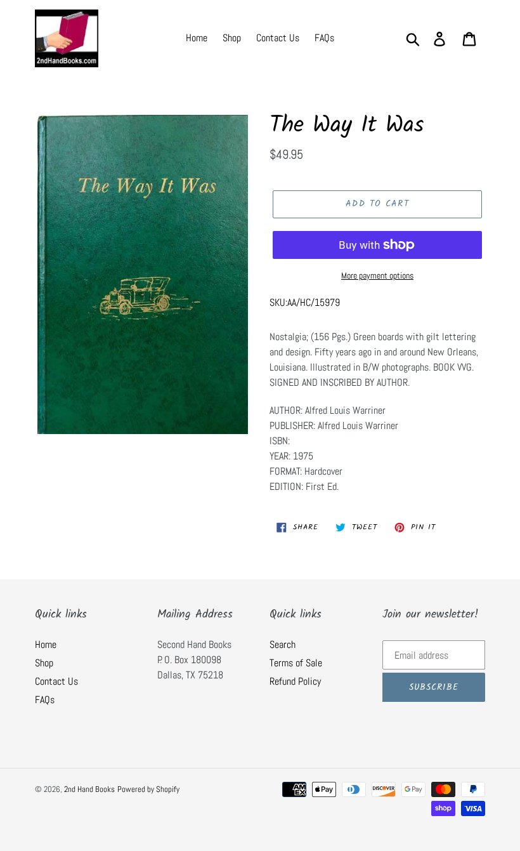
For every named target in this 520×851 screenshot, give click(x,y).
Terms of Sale (296, 663)
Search (283, 644)
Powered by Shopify (148, 789)
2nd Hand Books (89, 789)
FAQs (45, 699)
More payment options (377, 275)
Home (45, 644)
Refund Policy (295, 681)
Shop (44, 663)
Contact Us (56, 681)
